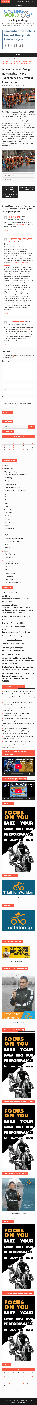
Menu (19, 55)
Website (4, 397)
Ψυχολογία (8, 481)
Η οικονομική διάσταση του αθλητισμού (17, 745)
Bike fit (7, 570)
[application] (18, 766)
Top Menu (19, 5)
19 (18, 447)
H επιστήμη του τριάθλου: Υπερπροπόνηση (18, 702)
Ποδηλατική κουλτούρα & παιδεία (16, 474)
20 (23, 447)
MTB (6, 503)
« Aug (16, 456)
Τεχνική (7, 567)
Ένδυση (7, 525)
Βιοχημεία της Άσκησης (12, 487)
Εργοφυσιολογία (10, 484)
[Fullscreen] (32, 774)
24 (9, 449)
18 (13, 447)
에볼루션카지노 (15, 217)
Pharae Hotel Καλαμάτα (11, 742)
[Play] (4, 774)
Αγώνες (6, 551)
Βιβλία (7, 535)
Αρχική (6, 465)
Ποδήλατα (8, 513)
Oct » (20, 456)
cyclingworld (21, 85)
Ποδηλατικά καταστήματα (14, 538)
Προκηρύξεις (9, 557)
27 (23, 449)
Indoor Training (10, 573)
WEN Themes (23, 1403)
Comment (5, 361)
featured (8, 179)
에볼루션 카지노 (20, 224)
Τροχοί (7, 519)
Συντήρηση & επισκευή (12, 541)
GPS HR (7, 532)
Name (4, 383)
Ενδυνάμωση (9, 576)
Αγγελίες (7, 548)
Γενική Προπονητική (12, 563)
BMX (6, 506)
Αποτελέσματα (10, 554)
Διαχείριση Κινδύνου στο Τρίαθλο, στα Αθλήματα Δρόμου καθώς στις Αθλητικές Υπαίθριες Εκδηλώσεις (15, 731)
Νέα (13, 175)
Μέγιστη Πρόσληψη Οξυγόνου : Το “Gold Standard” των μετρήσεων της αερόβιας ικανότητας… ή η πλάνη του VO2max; (16, 721)
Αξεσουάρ (8, 522)
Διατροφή (8, 478)
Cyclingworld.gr (18, 20)
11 (13, 445)
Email (4, 390)
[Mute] (29, 774)
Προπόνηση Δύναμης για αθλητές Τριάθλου (18, 708)
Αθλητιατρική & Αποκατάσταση (15, 490)
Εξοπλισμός (8, 510)
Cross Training (9, 579)
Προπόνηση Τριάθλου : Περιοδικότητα (16, 697)
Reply (6, 230)
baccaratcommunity (17, 321)
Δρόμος (9, 175)
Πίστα (7, 500)
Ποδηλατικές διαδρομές (13, 582)
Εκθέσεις (8, 544)
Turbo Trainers (10, 528)
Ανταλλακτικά (9, 516)
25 (13, 449)
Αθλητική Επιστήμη (10, 472)
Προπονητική (8, 561)
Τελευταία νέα (8, 469)
